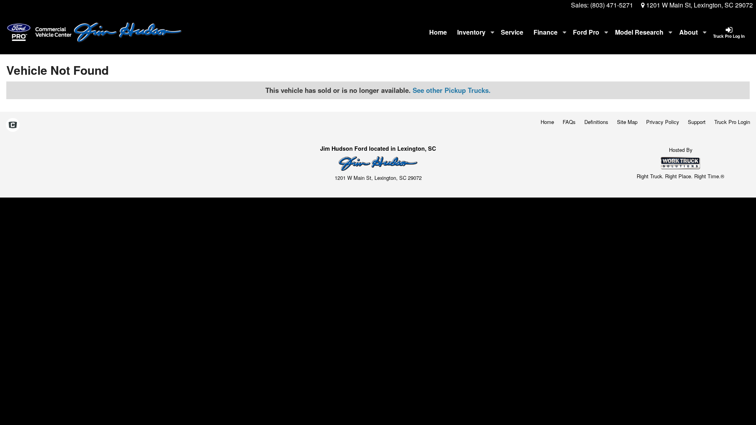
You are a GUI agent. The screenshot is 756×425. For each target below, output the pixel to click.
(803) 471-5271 (611, 4)
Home (438, 32)
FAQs (569, 122)
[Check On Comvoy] (13, 125)
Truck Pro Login (732, 122)
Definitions (596, 122)
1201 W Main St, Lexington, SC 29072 (699, 4)
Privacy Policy (662, 122)
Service (512, 32)
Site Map (627, 122)
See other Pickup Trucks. (452, 90)
